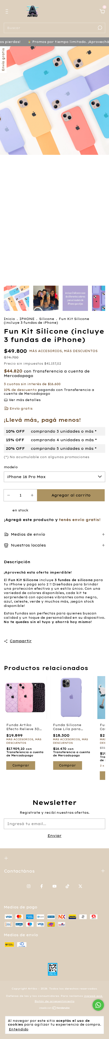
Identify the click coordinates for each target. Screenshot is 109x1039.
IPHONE (27, 319)
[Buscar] (99, 28)
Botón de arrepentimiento (55, 1001)
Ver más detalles (24, 400)
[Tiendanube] (54, 1008)
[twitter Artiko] (80, 886)
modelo (11, 467)
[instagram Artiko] (29, 886)
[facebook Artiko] (42, 886)
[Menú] (8, 12)
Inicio (9, 319)
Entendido (18, 1029)
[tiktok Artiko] (67, 886)
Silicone (46, 319)
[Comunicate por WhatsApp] (98, 1005)
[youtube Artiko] (54, 886)
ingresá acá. (93, 996)
